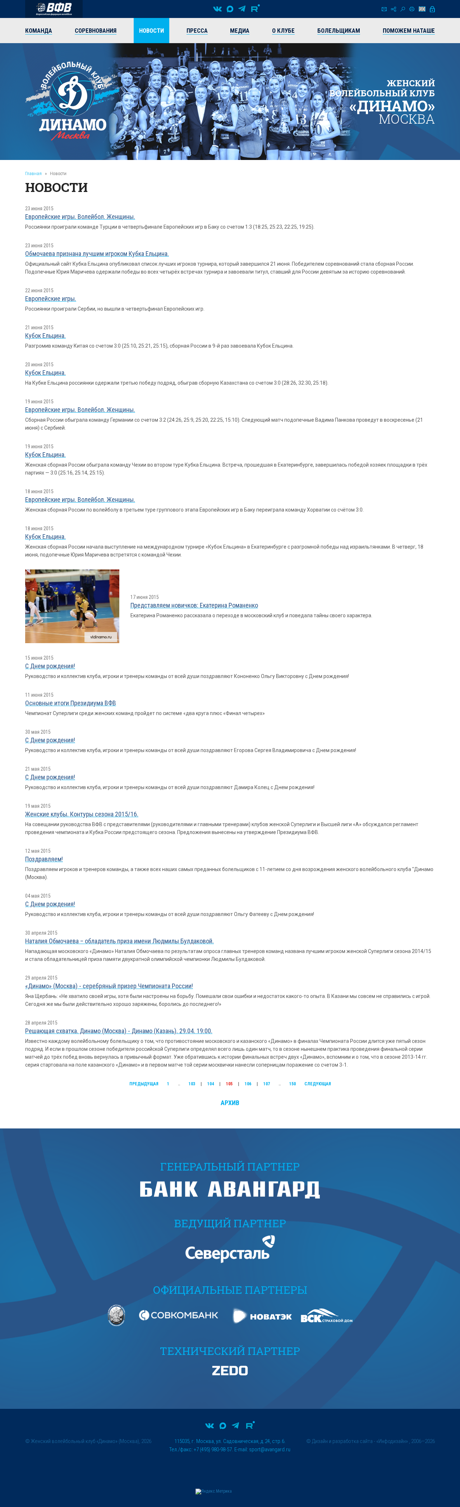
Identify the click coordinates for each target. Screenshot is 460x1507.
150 (292, 1083)
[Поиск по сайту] (402, 9)
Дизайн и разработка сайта (342, 1441)
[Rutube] (255, 9)
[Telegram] (241, 9)
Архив (230, 1103)
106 (248, 1083)
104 (210, 1083)
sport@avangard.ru (269, 1449)
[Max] (230, 9)
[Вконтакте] (217, 9)
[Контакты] (384, 9)
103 (192, 1083)
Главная (33, 173)
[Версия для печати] (411, 9)
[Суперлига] (54, 9)
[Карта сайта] (393, 9)
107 (266, 1083)
